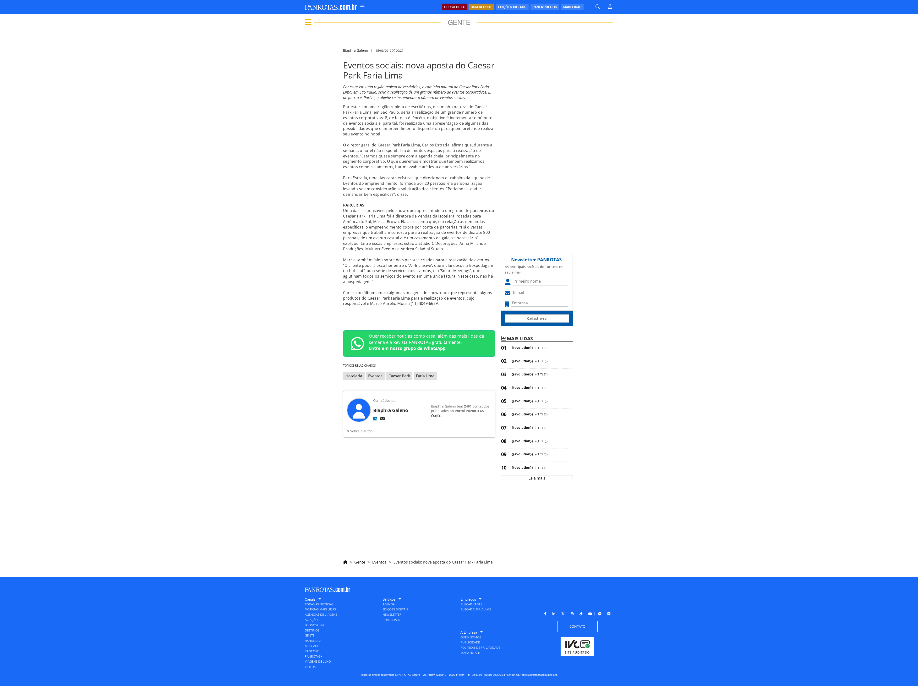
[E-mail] (382, 418)
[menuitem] (362, 7)
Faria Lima (425, 376)
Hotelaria (353, 376)
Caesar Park (399, 376)
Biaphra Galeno (355, 50)
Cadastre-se (536, 318)
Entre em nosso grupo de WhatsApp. (408, 348)
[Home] (345, 561)
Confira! (437, 415)
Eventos (375, 376)
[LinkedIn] (375, 418)
